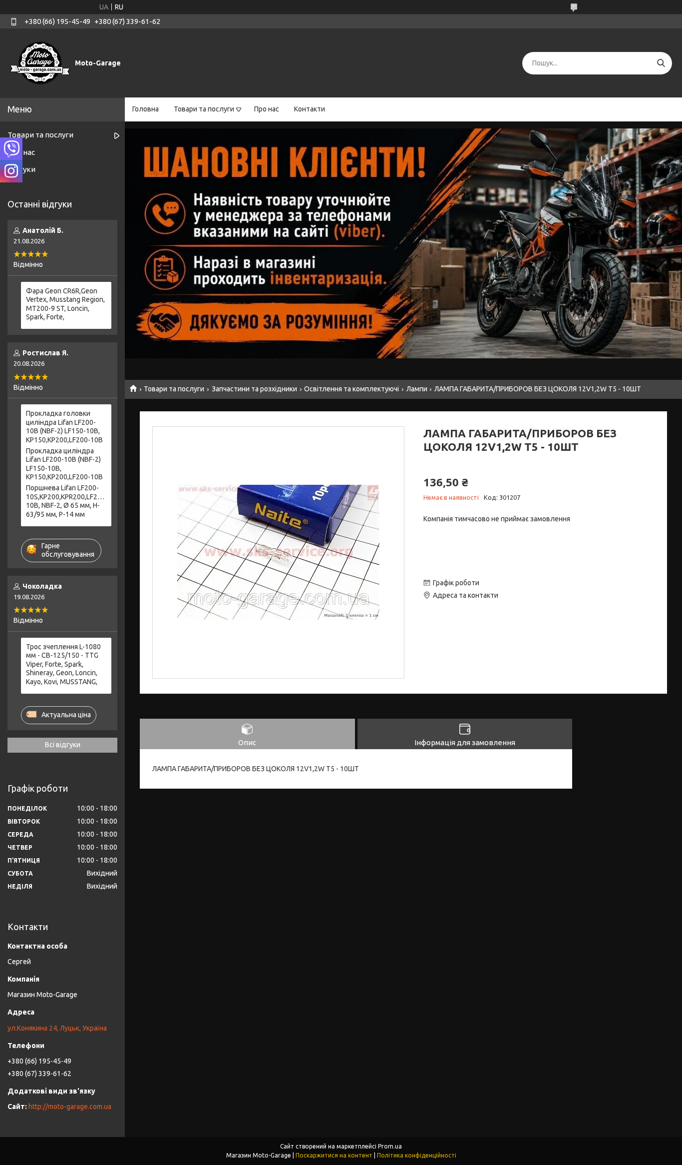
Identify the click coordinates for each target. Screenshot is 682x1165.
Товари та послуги (204, 109)
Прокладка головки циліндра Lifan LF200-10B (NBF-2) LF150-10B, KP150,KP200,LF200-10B (64, 426)
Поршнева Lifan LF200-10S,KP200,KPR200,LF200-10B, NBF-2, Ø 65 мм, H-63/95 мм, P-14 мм (66, 501)
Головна (145, 109)
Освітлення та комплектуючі (351, 389)
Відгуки (21, 169)
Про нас (266, 109)
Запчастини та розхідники (254, 389)
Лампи (416, 389)
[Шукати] (661, 63)
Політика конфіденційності (416, 1155)
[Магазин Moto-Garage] (40, 62)
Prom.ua (390, 1146)
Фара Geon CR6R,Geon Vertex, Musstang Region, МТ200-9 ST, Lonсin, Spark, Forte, (65, 304)
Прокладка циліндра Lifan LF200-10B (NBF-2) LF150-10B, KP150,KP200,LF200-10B (64, 464)
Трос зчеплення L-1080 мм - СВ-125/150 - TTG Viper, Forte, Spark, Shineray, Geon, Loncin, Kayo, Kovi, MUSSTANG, (63, 664)
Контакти (309, 109)
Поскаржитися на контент (334, 1155)
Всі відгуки (62, 745)
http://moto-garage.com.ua (69, 1107)
